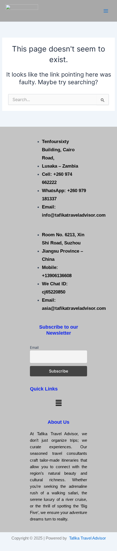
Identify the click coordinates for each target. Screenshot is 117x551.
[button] (58, 402)
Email (34, 347)
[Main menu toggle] (106, 11)
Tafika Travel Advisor (87, 538)
